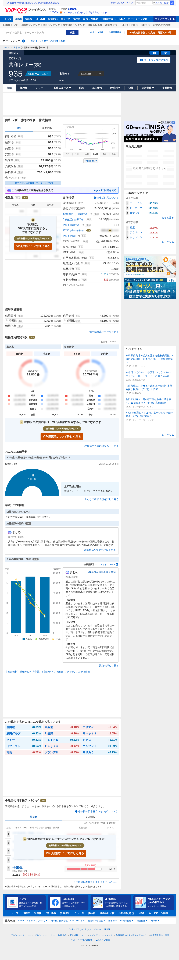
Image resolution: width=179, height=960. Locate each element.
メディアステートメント (101, 935)
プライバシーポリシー (20, 935)
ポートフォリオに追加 (156, 60)
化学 (19, 58)
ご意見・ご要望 (102, 939)
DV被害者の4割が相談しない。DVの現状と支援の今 (32, 2)
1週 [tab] (77, 154)
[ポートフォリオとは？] (23, 41)
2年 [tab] (114, 154)
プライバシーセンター (44, 935)
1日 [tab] (67, 154)
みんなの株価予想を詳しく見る (101, 499)
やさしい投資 (96, 32)
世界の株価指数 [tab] (95, 920)
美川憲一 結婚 (162, 3)
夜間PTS (47, 127)
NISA (122, 18)
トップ (8, 18)
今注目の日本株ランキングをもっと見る (95, 881)
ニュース (65, 18)
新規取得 (72, 9)
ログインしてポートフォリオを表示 (48, 41)
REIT (144, 25)
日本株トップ (10, 25)
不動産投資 (107, 18)
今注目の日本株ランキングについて (97, 811)
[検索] (172, 3)
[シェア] (154, 53)
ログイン (53, 12)
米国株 (28, 18)
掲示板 (77, 18)
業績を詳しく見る (109, 665)
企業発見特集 (115, 32)
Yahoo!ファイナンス (80, 929)
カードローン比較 (138, 18)
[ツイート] (165, 53)
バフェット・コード (105, 564)
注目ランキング (51, 25)
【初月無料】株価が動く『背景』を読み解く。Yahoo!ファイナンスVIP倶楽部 (47, 671)
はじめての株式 (161, 25)
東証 (19, 127)
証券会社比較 (90, 18)
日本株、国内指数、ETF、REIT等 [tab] (67, 920)
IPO (133, 25)
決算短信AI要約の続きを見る (100, 550)
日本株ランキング (30, 25)
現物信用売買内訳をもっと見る (101, 446)
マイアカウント (163, 18)
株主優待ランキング (74, 25)
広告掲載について (78, 935)
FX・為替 (40, 18)
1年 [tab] (104, 154)
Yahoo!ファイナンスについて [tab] (31, 920)
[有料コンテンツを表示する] (110, 230)
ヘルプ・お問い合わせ (81, 939)
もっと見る (168, 217)
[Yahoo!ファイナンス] (25, 9)
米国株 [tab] (111, 920)
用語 (20, 136)
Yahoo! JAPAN (116, 2)
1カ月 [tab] (86, 154)
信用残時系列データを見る (104, 331)
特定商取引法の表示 (159, 935)
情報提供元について (108, 197)
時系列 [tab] (154, 920)
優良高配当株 (95, 25)
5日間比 (90, 816)
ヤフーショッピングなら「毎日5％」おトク (85, 12)
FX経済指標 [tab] (125, 920)
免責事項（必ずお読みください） (131, 935)
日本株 (18, 18)
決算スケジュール (115, 25)
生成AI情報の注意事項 (103, 572)
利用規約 (62, 935)
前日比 (33, 816)
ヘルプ (129, 2)
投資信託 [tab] (141, 920)
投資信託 (53, 18)
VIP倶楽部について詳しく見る (33, 246)
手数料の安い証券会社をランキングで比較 (33, 183)
